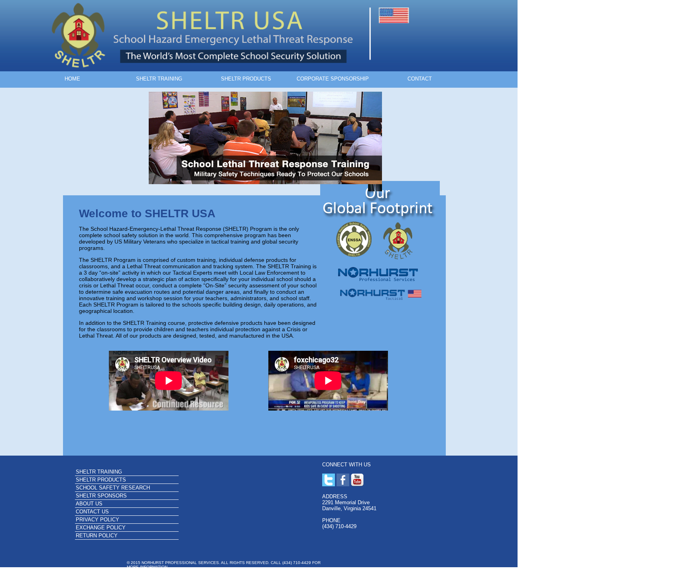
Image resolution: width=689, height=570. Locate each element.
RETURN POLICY (97, 536)
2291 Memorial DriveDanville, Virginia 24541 (349, 505)
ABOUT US (89, 504)
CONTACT (419, 79)
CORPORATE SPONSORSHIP (333, 79)
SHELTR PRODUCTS (246, 79)
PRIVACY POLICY (97, 520)
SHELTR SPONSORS (101, 496)
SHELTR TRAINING (159, 79)
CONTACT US (92, 512)
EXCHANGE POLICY (101, 528)
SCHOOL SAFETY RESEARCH (113, 488)
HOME (72, 79)
